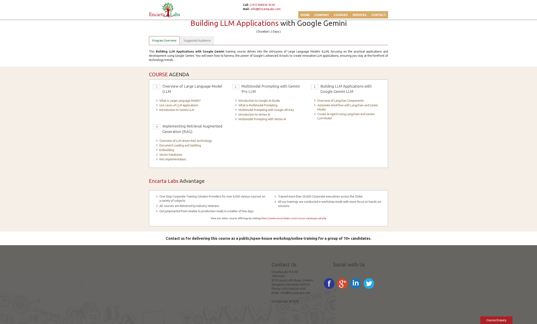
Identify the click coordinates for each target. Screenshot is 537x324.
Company (321, 15)
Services (359, 15)
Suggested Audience (197, 40)
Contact (378, 15)
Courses (341, 15)
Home (305, 15)
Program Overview (164, 40)
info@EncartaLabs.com (266, 9)
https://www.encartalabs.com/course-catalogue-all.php (293, 218)
